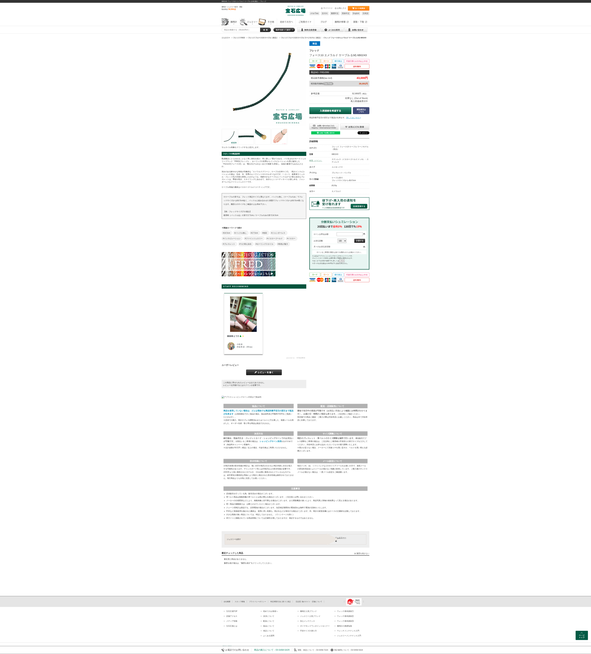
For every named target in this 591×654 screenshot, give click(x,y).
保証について (268, 631)
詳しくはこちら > (353, 118)
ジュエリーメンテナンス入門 (349, 636)
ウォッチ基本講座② (345, 616)
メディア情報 (231, 621)
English (356, 13)
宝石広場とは (231, 626)
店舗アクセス (231, 616)
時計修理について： (342, 650)
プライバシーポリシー (257, 601)
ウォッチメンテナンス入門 (348, 631)
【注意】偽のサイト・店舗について (308, 601)
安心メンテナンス (307, 621)
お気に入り (341, 8)
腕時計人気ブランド (308, 611)
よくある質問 (268, 636)
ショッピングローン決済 (270, 441)
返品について (268, 626)
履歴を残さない (362, 553)
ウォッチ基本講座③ (345, 621)
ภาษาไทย (314, 13)
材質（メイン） (315, 160)
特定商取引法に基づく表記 (280, 601)
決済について (268, 616)
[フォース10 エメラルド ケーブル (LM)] (229, 136)
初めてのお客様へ (270, 611)
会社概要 (227, 601)
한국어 (325, 13)
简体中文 (345, 13)
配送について (268, 621)
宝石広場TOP (231, 611)
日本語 (365, 13)
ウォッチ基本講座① (345, 611)
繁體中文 (334, 13)
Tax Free (328, 83)
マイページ (327, 8)
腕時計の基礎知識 (344, 626)
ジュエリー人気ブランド (310, 616)
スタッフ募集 (240, 601)
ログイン (247, 385)
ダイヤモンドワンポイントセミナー (315, 626)
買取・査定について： (307, 650)
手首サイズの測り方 (308, 631)
